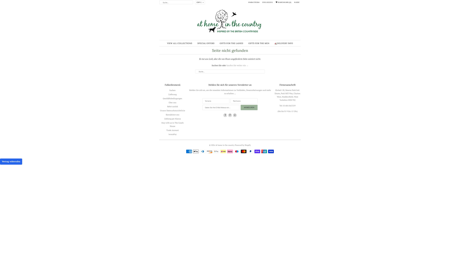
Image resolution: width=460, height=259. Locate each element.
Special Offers (205, 43)
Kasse (296, 2)
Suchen (172, 90)
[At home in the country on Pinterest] (230, 115)
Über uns (172, 102)
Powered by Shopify (243, 145)
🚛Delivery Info (284, 43)
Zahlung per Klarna (172, 118)
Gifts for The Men (258, 43)
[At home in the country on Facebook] (225, 115)
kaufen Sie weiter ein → (237, 65)
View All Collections (179, 43)
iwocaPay (173, 134)
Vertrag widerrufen (11, 161)
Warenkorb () (284, 2)
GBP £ (199, 2)
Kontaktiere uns (172, 114)
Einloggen (267, 2)
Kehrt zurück (172, 106)
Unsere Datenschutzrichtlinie (172, 110)
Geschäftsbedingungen (172, 98)
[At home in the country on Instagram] (234, 115)
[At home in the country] (230, 23)
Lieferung (172, 94)
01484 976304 (253, 2)
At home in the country (224, 145)
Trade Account (172, 130)
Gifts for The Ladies (231, 43)
